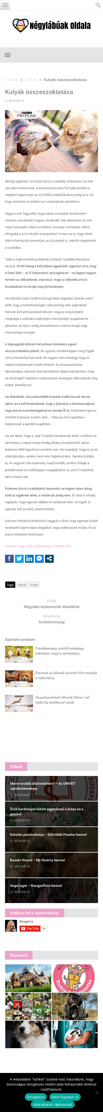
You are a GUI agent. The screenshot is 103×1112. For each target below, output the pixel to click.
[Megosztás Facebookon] (9, 558)
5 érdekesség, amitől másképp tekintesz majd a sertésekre (60, 650)
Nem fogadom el (65, 1097)
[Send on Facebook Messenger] (39, 558)
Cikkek (31, 79)
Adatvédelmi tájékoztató (52, 1104)
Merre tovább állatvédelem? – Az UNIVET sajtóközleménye (43, 785)
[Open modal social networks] (49, 558)
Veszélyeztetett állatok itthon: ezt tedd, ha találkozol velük (63, 699)
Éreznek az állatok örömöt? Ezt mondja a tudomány (66, 675)
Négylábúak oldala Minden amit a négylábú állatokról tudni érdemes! (51, 25)
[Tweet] (19, 558)
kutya (34, 585)
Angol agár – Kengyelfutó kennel (36, 886)
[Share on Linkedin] (29, 558)
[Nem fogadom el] (96, 1092)
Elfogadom (35, 1097)
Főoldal (11, 79)
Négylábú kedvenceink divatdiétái (52, 607)
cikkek (22, 585)
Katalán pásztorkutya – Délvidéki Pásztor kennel (48, 834)
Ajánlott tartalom (20, 639)
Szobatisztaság (51, 622)
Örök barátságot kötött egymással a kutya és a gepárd (47, 811)
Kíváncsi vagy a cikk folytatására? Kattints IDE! (38, 546)
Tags (10, 585)
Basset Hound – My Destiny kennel (37, 860)
